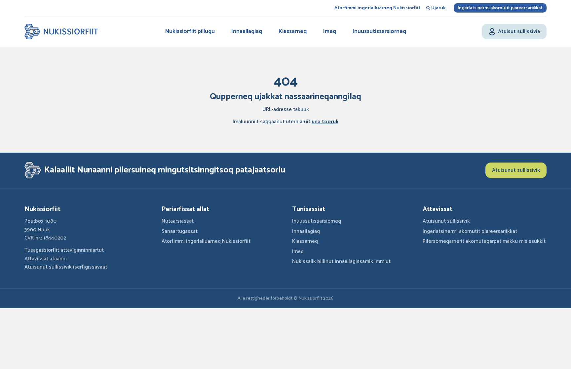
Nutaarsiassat (178, 221)
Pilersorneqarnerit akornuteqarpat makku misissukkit (484, 241)
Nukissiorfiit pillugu (190, 31)
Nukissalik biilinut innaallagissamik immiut (341, 261)
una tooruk (325, 121)
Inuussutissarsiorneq (379, 31)
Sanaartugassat (180, 231)
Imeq (329, 31)
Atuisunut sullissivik (516, 170)
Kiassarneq (293, 31)
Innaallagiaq (246, 31)
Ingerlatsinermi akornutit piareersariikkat (500, 8)
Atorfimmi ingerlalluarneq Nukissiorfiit (377, 8)
